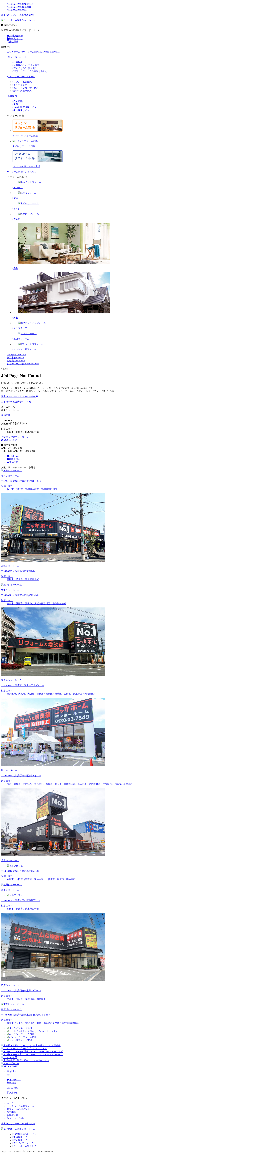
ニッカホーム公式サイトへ (15, 401)
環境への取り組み (22, 91)
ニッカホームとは (17, 57)
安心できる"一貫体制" (24, 68)
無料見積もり (16, 38)
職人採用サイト (21, 1140)
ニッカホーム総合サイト (20, 3)
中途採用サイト (21, 110)
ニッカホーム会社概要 (19, 6)
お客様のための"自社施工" (27, 65)
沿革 (15, 104)
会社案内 (12, 96)
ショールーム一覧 (17, 9)
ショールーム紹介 (23, 363)
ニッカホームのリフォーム (33, 52)
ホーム (10, 1103)
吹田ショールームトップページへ (18, 396)
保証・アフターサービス (26, 88)
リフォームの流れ (22, 82)
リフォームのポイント (22, 171)
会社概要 (18, 101)
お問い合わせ (16, 35)
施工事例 (15, 357)
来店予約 (13, 41)
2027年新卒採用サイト (24, 107)
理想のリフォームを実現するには (30, 71)
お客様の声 (16, 360)
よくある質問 (20, 85)
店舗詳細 (6, 415)
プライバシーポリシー (24, 1143)
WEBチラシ (16, 354)
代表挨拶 (18, 62)
